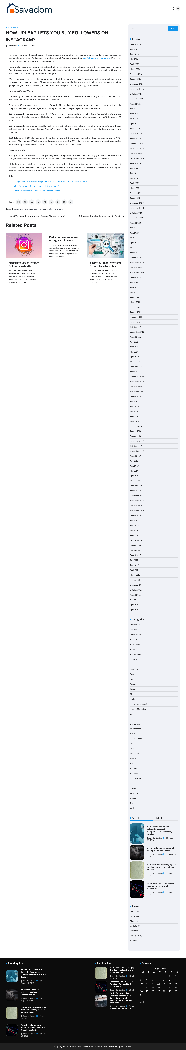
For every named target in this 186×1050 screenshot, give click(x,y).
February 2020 (136, 426)
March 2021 (135, 361)
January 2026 (135, 79)
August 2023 (135, 223)
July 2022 (134, 282)
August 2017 (135, 555)
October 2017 (136, 550)
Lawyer (133, 719)
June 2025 (134, 113)
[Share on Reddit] (51, 202)
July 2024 (134, 168)
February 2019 (136, 485)
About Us (134, 921)
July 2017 (134, 560)
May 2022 (134, 292)
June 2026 (134, 54)
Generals (133, 689)
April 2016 (134, 604)
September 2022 (137, 272)
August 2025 (135, 104)
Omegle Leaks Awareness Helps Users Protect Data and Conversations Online (50, 181)
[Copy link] (70, 202)
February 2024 (136, 193)
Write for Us (135, 926)
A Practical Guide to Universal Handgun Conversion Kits (160, 849)
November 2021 (137, 322)
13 (158, 983)
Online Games (136, 738)
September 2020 (137, 391)
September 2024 (137, 158)
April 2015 (134, 610)
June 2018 (134, 525)
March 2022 (135, 302)
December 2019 (137, 436)
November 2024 (137, 148)
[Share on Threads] (64, 202)
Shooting (133, 768)
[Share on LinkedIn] (31, 202)
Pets (132, 748)
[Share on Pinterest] (44, 202)
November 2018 (137, 500)
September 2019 (137, 451)
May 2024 (134, 178)
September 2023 (137, 218)
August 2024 (135, 163)
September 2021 (137, 332)
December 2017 (137, 545)
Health (133, 699)
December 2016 (137, 585)
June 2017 (134, 565)
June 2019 (134, 466)
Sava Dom (76, 1046)
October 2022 (136, 267)
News (132, 733)
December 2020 (137, 376)
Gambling (134, 669)
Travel (132, 803)
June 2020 (134, 406)
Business (133, 629)
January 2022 (135, 312)
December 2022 (137, 257)
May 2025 (134, 119)
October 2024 (136, 153)
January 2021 (135, 371)
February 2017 (136, 580)
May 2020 (134, 411)
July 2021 (134, 342)
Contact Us (134, 911)
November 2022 (137, 262)
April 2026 (134, 64)
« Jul (142, 1002)
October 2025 (136, 94)
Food (132, 664)
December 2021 (137, 317)
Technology (135, 793)
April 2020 (134, 416)
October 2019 (136, 446)
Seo (131, 763)
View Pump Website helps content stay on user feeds (38, 186)
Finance (133, 659)
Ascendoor (102, 1046)
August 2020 (135, 396)
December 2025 (137, 84)
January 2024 (135, 198)
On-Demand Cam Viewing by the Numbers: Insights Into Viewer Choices (161, 867)
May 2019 (134, 471)
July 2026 (134, 49)
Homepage (134, 916)
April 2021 (134, 357)
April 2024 (134, 183)
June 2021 (134, 347)
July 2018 (134, 520)
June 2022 (134, 287)
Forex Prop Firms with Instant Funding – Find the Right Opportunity (160, 886)
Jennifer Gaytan (155, 838)
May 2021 (134, 352)
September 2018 (137, 510)
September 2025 (137, 99)
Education (134, 639)
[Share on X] (25, 202)
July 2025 (134, 109)
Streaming (134, 788)
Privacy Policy (136, 935)
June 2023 (134, 233)
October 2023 (136, 213)
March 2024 (135, 188)
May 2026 (134, 59)
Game (132, 674)
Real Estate (134, 753)
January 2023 (135, 252)
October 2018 (136, 505)
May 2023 (134, 238)
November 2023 (137, 208)
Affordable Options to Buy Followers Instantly (24, 264)
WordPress (126, 1046)
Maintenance (135, 729)
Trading (133, 798)
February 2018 (136, 540)
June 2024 (134, 173)
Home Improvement (138, 704)
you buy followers (54, 208)
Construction (135, 634)
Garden (133, 679)
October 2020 (136, 386)
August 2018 (135, 515)
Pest (132, 743)
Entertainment (136, 644)
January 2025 (135, 138)
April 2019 (134, 476)
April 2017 (134, 570)
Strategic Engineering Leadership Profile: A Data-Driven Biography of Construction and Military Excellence (121, 984)
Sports (132, 783)
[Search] (178, 8)
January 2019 (135, 490)
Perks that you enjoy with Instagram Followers (64, 238)
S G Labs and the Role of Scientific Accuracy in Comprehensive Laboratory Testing (159, 830)
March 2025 (135, 128)
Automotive (135, 624)
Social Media (12, 28)
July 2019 (134, 461)
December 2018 (137, 495)
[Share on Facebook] (18, 202)
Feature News (136, 654)
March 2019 (135, 481)
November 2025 (137, 89)
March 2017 (135, 575)
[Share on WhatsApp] (38, 202)
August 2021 (135, 337)
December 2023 (137, 203)
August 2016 (135, 595)
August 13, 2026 (27, 983)
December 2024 (137, 143)
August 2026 (135, 44)
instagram (17, 208)
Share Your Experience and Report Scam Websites (37, 190)
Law (131, 714)
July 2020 (134, 401)
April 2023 (134, 242)
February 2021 (136, 366)
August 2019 (135, 456)
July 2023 (134, 228)
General (133, 684)
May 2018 (134, 530)
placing (26, 208)
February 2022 (136, 307)
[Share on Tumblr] (57, 202)
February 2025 (136, 133)
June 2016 (134, 600)
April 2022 (134, 297)
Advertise (134, 930)
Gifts (132, 694)
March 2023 (135, 247)
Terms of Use (135, 940)
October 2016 (136, 590)
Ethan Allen (12, 46)
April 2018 (134, 535)
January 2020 (135, 431)
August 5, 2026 (27, 1001)
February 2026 (136, 74)
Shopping (134, 773)
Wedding (134, 808)
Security (133, 758)
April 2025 (134, 123)
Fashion (133, 649)
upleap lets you (38, 208)
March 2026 (135, 69)
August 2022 (135, 277)
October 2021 (136, 327)
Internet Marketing (138, 709)
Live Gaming (135, 724)
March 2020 (135, 421)
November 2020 (137, 381)
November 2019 (137, 441)
